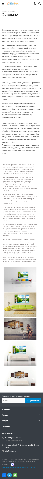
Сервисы (6, 426)
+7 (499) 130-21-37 (13, 438)
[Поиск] (39, 4)
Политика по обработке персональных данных (18, 467)
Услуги (5, 421)
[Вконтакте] (4, 475)
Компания (6, 409)
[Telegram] (9, 475)
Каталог (5, 415)
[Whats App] (15, 475)
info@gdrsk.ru (10, 451)
